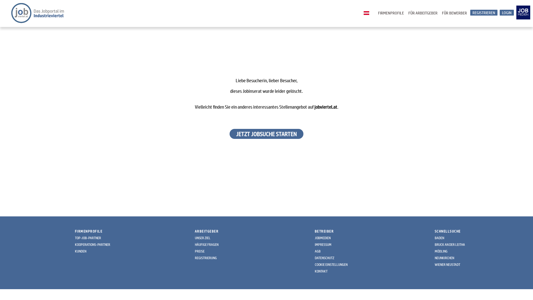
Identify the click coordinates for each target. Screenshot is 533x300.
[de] (368, 13)
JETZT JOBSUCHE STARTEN (266, 134)
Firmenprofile (391, 13)
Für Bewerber (454, 13)
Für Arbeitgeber (423, 13)
